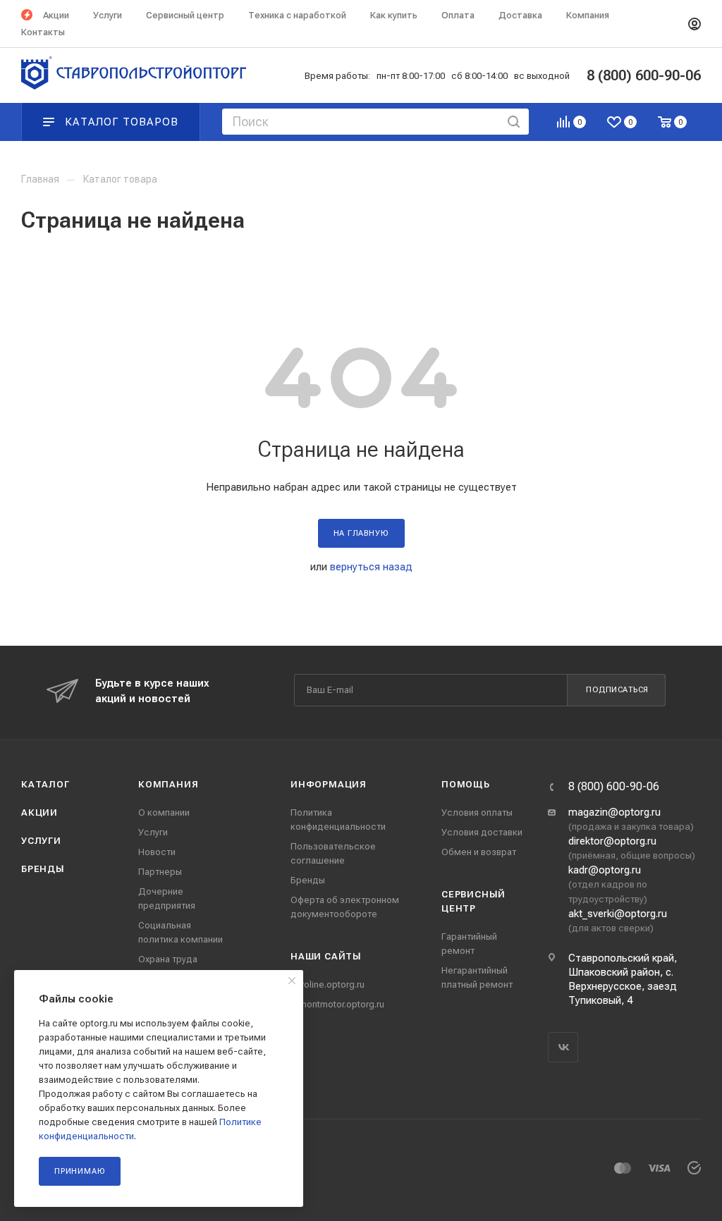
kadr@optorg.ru (604, 870)
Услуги (41, 840)
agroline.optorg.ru (327, 984)
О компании (164, 812)
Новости (157, 852)
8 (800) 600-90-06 (613, 786)
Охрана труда (167, 959)
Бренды (43, 869)
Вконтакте (563, 1047)
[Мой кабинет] (694, 24)
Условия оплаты (477, 812)
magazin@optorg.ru (614, 812)
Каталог (45, 784)
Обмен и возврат (478, 852)
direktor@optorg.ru (612, 841)
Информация (328, 784)
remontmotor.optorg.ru (337, 1004)
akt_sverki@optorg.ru (617, 913)
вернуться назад (371, 566)
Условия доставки (481, 832)
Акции (39, 812)
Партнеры (160, 871)
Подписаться (617, 689)
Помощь (465, 784)
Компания (168, 784)
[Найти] (513, 122)
